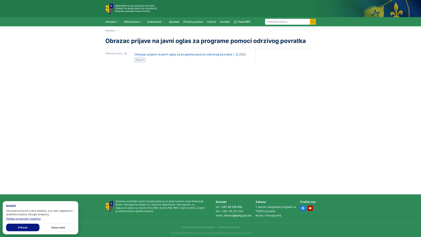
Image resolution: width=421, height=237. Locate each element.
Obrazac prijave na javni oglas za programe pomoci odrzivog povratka (183, 54)
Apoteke (174, 21)
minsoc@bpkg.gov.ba (237, 215)
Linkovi (211, 21)
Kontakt (225, 21)
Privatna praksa (193, 21)
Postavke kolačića (229, 227)
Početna (109, 30)
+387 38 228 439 (231, 207)
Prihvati (22, 227)
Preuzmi (140, 60)
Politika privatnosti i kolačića (198, 227)
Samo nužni (58, 227)
